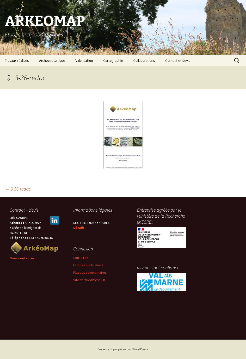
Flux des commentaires (90, 272)
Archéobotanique (52, 60)
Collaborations (144, 60)
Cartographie (113, 60)
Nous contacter (22, 258)
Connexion (80, 257)
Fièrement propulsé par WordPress (123, 349)
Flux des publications (88, 265)
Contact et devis (177, 60)
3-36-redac (18, 189)
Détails (79, 228)
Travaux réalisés (17, 60)
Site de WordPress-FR (89, 280)
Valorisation (84, 60)
